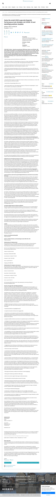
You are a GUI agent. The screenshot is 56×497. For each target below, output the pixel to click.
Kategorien (13, 7)
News (6, 7)
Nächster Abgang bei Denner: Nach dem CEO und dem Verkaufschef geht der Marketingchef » (47, 59)
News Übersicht (8, 462)
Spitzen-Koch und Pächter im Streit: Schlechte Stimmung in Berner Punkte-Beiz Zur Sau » (47, 71)
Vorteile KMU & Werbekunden (20, 484)
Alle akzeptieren (48, 492)
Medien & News (31, 481)
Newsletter (17, 485)
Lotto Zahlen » (51, 83)
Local (17, 7)
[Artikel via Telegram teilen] (15, 32)
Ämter (25, 7)
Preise (39, 7)
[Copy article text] (17, 32)
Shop (32, 7)
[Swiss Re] (6, 36)
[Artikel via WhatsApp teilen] (13, 32)
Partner (47, 7)
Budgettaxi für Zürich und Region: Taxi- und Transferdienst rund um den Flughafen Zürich (47, 33)
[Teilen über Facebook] (4, 32)
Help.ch (14, 494)
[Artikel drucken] (11, 32)
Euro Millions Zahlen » (50, 91)
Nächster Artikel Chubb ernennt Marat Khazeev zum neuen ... (28, 462)
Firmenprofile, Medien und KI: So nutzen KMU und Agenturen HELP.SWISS (47, 39)
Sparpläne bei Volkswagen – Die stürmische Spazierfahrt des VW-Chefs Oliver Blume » (47, 65)
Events (9, 7)
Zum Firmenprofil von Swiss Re (10, 465)
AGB (31, 494)
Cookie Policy (48, 490)
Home (3, 7)
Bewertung (28, 7)
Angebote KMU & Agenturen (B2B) (21, 483)
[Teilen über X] (6, 32)
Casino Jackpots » (51, 101)
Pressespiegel (31, 484)
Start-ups (20, 7)
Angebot (35, 7)
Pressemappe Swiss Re (9, 466)
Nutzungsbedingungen (36, 494)
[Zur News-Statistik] (26, 32)
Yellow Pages (31, 485)
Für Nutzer (43, 7)
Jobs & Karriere (31, 483)
